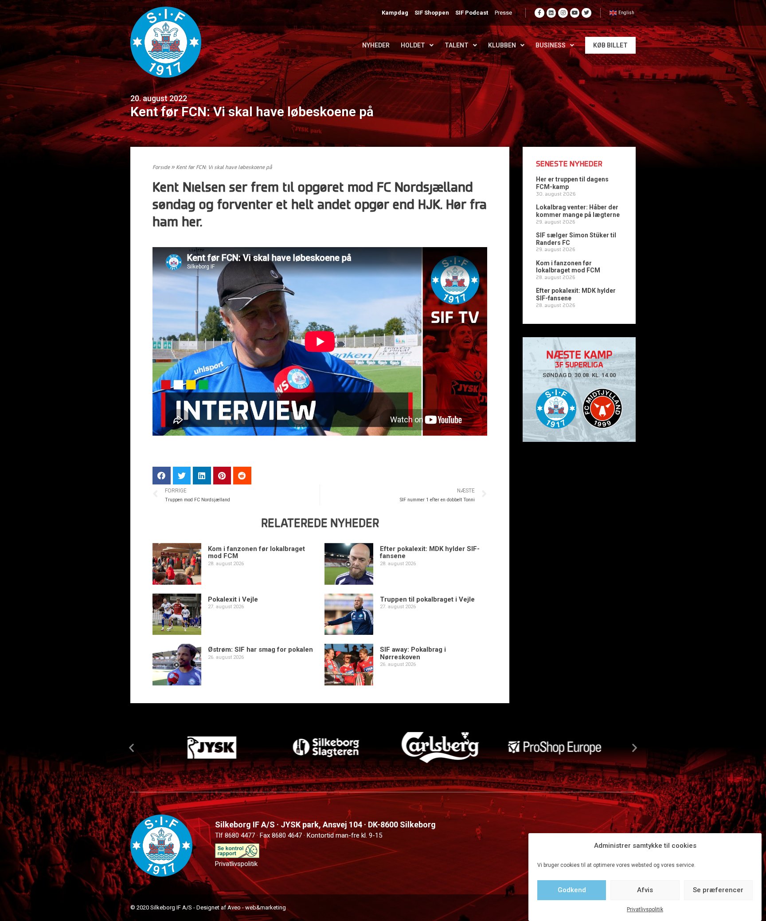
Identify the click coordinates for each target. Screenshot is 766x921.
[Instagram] (563, 13)
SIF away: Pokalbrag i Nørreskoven (413, 653)
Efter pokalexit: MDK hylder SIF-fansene (430, 552)
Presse (503, 12)
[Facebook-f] (539, 13)
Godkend (572, 890)
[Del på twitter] (182, 476)
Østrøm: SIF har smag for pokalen (260, 649)
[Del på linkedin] (202, 476)
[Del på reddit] (242, 476)
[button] (131, 747)
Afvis (645, 890)
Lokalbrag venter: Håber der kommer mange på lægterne (578, 211)
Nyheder (376, 45)
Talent (457, 45)
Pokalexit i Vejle (233, 599)
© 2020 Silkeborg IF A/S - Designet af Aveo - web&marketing (208, 907)
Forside (161, 167)
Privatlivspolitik (645, 909)
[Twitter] (586, 13)
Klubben (502, 45)
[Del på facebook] (161, 476)
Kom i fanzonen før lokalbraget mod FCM (256, 552)
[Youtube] (575, 13)
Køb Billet (610, 45)
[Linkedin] (551, 13)
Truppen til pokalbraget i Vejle (427, 599)
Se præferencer (718, 890)
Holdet (413, 45)
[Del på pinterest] (222, 476)
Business (550, 45)
